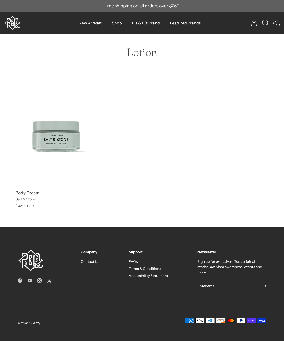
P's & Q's (34, 323)
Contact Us (90, 261)
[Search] (265, 23)
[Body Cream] (56, 136)
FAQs (133, 261)
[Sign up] (264, 286)
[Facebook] (20, 280)
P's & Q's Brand (146, 23)
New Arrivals (90, 23)
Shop (117, 23)
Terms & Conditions (145, 268)
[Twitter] (49, 280)
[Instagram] (39, 280)
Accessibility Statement (148, 275)
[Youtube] (30, 280)
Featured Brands (185, 23)
